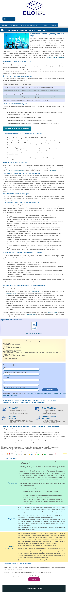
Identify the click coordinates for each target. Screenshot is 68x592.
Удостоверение (24, 25)
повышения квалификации (16, 170)
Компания (7, 383)
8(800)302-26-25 (36, 291)
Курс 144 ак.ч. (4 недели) (34, 333)
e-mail (6, 378)
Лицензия (44, 25)
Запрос (53, 25)
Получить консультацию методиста (17, 128)
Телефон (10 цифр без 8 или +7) (15, 372)
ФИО (5, 367)
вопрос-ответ (52, 170)
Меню (8, 19)
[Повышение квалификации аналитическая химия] (34, 329)
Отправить (50, 390)
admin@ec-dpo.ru (11, 293)
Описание (5, 25)
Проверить (34, 579)
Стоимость (14, 25)
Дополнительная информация (14, 388)
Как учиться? (34, 25)
